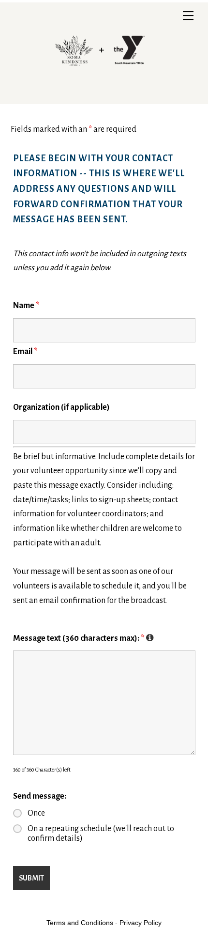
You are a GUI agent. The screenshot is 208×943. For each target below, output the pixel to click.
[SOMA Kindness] (101, 94)
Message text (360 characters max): (83, 638)
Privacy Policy (140, 923)
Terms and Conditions (79, 923)
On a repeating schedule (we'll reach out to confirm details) (101, 833)
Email (25, 351)
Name (26, 305)
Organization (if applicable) (61, 407)
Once (36, 813)
